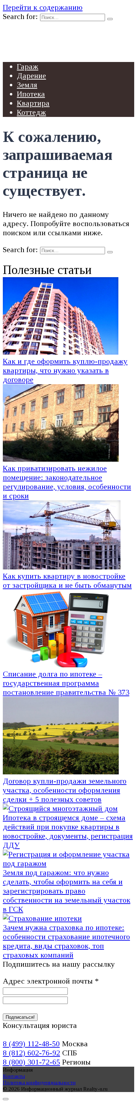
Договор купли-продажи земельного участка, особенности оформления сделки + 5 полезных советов (64, 790)
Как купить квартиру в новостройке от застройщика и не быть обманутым (67, 581)
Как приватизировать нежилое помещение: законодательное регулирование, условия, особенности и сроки (67, 482)
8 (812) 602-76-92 (31, 1052)
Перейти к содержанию (43, 7)
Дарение (31, 75)
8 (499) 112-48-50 (31, 1043)
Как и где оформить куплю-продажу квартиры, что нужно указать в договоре (65, 370)
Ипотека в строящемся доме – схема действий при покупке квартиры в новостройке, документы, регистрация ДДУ (68, 831)
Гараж (27, 66)
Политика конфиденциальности (39, 1082)
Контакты (14, 1076)
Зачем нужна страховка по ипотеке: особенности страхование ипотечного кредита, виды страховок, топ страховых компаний (66, 941)
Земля (27, 84)
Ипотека (31, 93)
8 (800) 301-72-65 (31, 1062)
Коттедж (31, 112)
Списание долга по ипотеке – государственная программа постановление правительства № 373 (66, 683)
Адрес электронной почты (51, 981)
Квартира (33, 103)
